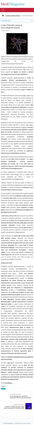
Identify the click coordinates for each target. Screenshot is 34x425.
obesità (3, 388)
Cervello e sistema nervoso (13, 15)
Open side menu (6, 20)
